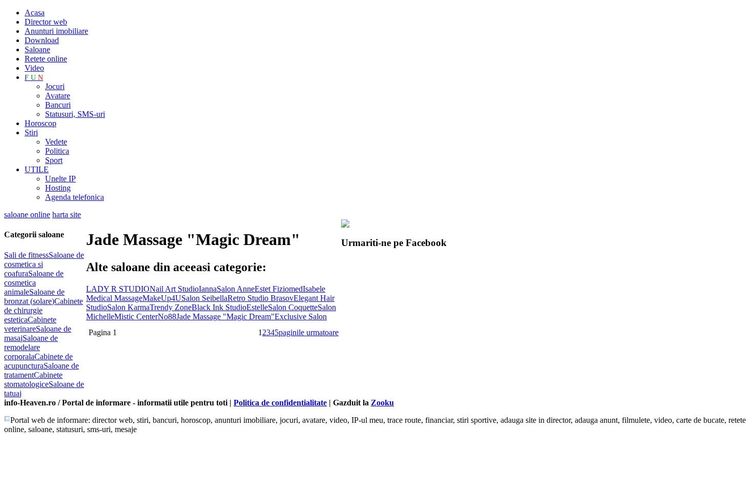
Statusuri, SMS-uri (75, 114)
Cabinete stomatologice (33, 380)
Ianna (208, 288)
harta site (66, 214)
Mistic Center (136, 316)
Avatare (57, 95)
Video (34, 68)
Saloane (37, 49)
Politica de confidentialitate (280, 402)
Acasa (35, 12)
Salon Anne (236, 288)
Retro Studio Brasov (260, 298)
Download (42, 40)
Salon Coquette (293, 307)
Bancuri (58, 104)
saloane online (27, 214)
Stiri (31, 132)
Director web (46, 21)
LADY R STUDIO (118, 288)
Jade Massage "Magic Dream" (225, 316)
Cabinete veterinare (30, 324)
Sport (53, 160)
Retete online (46, 58)
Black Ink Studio (219, 307)
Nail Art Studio (174, 288)
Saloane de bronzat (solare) (34, 296)
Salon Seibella (204, 298)
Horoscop (40, 123)
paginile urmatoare (309, 332)
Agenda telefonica (74, 197)
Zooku (382, 402)
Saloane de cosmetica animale (34, 282)
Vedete (56, 141)
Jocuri (55, 86)
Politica (57, 151)
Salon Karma (128, 307)
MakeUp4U (161, 298)
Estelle (257, 307)
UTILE (37, 169)
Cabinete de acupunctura (38, 361)
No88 (167, 316)
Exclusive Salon (301, 316)
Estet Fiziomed (279, 288)
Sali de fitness (26, 255)
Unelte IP (60, 178)
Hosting (58, 187)
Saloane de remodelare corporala (31, 347)
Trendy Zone (171, 307)
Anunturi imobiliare (56, 31)
